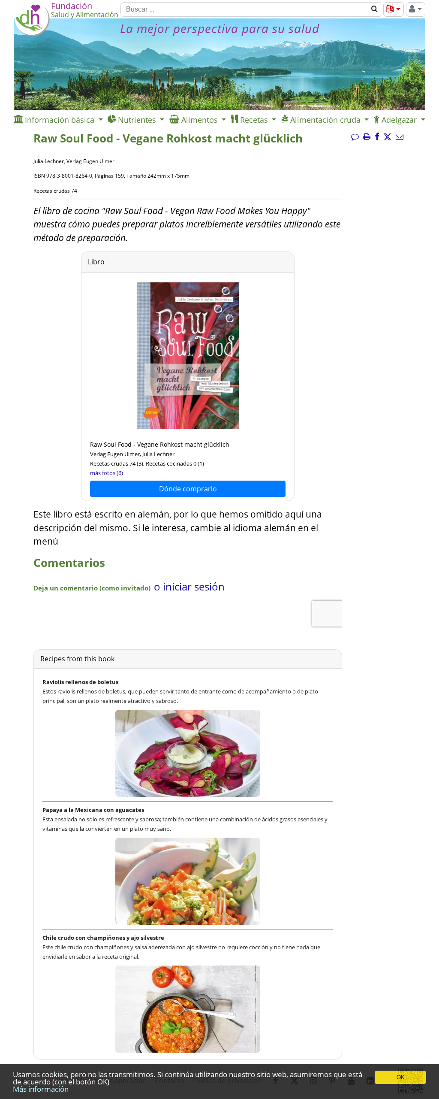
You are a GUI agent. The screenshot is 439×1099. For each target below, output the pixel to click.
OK (401, 1077)
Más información (41, 1089)
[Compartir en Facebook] (377, 137)
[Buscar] (374, 9)
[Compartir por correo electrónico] (400, 137)
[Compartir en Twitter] (388, 137)
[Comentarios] (355, 137)
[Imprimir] (367, 137)
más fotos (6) (106, 473)
